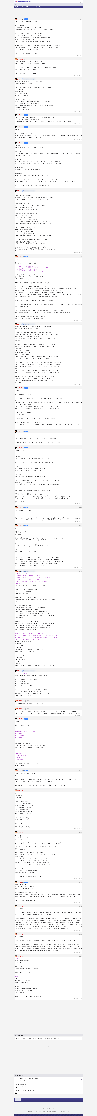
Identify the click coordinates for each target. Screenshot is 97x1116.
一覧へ (18, 1099)
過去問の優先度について (21, 1085)
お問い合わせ (66, 1111)
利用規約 (30, 1111)
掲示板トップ (17, 4)
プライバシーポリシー (37, 1111)
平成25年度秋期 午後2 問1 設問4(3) (24, 1091)
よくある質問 (59, 1111)
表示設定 (54, 1111)
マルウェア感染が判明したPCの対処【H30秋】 (27, 1079)
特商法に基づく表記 (47, 1111)
